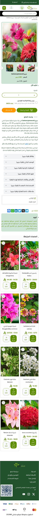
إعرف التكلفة (9, 103)
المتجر (30, 17)
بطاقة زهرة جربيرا (28, 156)
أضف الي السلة (24, 110)
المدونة (33, 471)
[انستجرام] (28, 494)
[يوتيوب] (24, 494)
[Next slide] (1, 68)
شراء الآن (8, 110)
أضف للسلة (33, 286)
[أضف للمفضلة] (23, 243)
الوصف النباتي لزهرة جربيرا (25, 162)
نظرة (25, 286)
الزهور (26, 144)
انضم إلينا (33, 482)
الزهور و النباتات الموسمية (21, 17)
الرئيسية (35, 17)
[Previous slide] (37, 68)
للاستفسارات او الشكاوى (30, 2)
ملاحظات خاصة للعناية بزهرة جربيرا (22, 191)
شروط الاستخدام (13, 478)
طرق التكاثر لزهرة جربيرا (26, 174)
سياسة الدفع (14, 471)
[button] (22, 8)
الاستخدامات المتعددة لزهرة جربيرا (22, 185)
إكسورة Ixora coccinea (29, 432)
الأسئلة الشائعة (31, 475)
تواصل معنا (32, 478)
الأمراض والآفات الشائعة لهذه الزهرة (22, 180)
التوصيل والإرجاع (13, 475)
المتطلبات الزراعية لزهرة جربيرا (24, 168)
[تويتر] (33, 494)
